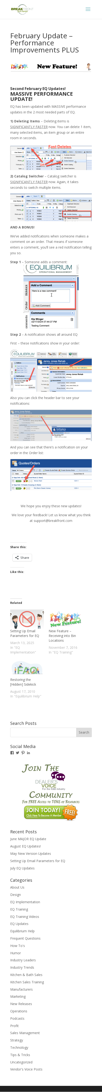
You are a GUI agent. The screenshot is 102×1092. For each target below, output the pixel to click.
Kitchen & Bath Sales (26, 974)
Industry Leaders (23, 960)
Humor (15, 953)
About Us (17, 887)
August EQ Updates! (25, 846)
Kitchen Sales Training (27, 982)
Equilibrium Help (22, 931)
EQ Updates (19, 923)
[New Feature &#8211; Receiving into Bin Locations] (65, 619)
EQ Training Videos (24, 916)
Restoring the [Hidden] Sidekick (23, 682)
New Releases (21, 1004)
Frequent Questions (25, 938)
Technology (19, 1047)
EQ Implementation (25, 902)
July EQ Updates (22, 868)
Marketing (18, 996)
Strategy (16, 1040)
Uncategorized (21, 1062)
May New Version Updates (30, 853)
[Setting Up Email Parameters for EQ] (27, 619)
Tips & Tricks (20, 1055)
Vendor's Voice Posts (26, 1069)
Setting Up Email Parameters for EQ (24, 633)
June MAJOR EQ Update (28, 839)
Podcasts (17, 1018)
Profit (14, 1025)
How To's (17, 945)
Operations (18, 1011)
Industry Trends (22, 967)
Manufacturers (21, 989)
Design (15, 894)
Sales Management (25, 1033)
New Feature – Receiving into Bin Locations (62, 636)
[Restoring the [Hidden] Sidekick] (27, 667)
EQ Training (19, 909)
